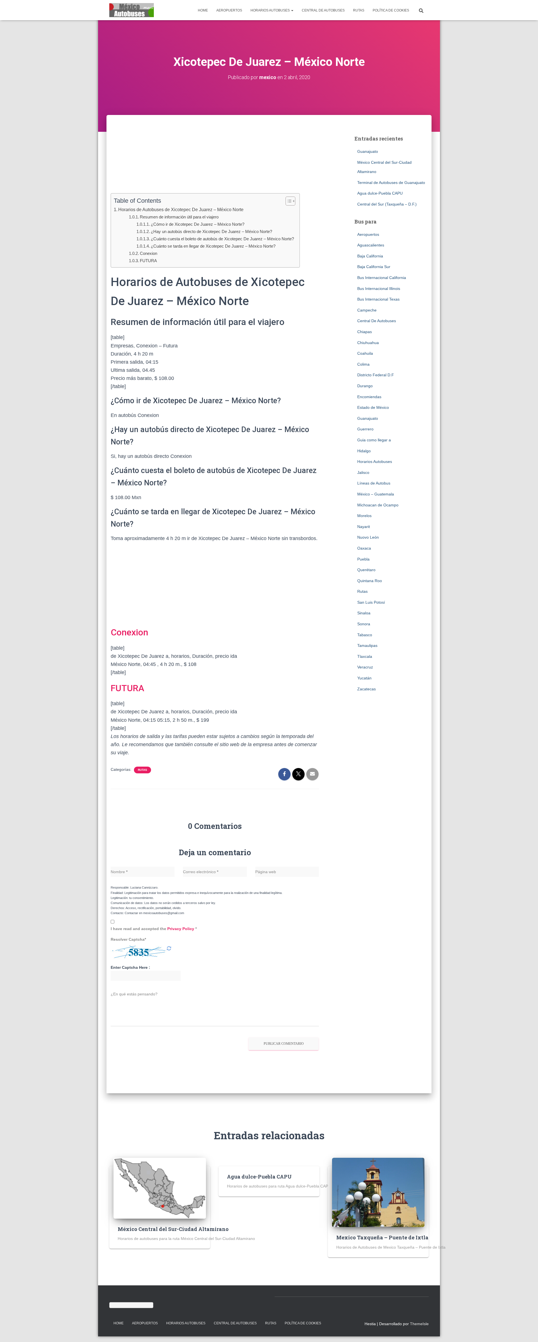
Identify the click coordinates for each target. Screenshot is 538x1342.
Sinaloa (363, 613)
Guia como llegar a (374, 440)
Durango (365, 386)
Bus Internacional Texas (378, 299)
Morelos (364, 515)
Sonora (363, 624)
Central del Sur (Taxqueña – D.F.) (387, 204)
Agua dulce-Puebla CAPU (380, 193)
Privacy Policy (181, 928)
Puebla (363, 559)
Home (203, 10)
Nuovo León (368, 537)
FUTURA (148, 260)
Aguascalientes (370, 245)
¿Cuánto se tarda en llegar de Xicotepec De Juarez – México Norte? (213, 246)
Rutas (358, 10)
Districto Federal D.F (375, 375)
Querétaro (366, 570)
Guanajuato (367, 151)
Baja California (370, 256)
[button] (292, 10)
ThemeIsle (419, 1324)
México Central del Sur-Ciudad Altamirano (173, 1229)
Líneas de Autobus (373, 483)
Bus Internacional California (381, 277)
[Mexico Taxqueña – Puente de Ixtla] (378, 1192)
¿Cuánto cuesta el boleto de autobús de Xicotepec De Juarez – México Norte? (222, 238)
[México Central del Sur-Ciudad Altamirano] (159, 1188)
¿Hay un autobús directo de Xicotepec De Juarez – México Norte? (211, 231)
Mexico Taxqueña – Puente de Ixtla (382, 1237)
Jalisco (363, 472)
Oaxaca (364, 548)
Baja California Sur (373, 266)
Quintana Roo (369, 580)
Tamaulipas (367, 645)
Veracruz (365, 667)
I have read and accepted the (154, 928)
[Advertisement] (215, 163)
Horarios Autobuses (271, 10)
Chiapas (364, 331)
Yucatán (364, 678)
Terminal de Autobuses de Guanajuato (391, 182)
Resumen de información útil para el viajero (179, 217)
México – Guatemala (375, 494)
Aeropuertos (229, 10)
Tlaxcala (364, 656)
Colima (363, 364)
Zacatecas (366, 689)
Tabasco (364, 635)
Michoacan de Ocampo (377, 505)
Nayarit (363, 526)
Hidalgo (364, 451)
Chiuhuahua (368, 342)
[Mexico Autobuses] (131, 10)
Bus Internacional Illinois (378, 288)
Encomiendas (369, 397)
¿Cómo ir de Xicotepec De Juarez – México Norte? (197, 224)
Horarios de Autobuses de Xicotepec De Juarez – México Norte (181, 209)
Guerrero (365, 429)
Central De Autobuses (323, 10)
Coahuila (365, 353)
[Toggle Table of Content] (287, 201)
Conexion (148, 253)
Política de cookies (391, 10)
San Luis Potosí (371, 602)
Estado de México (373, 407)
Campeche (367, 310)
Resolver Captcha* (128, 939)
